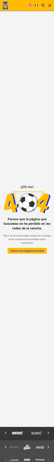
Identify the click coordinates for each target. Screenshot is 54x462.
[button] (5, 432)
